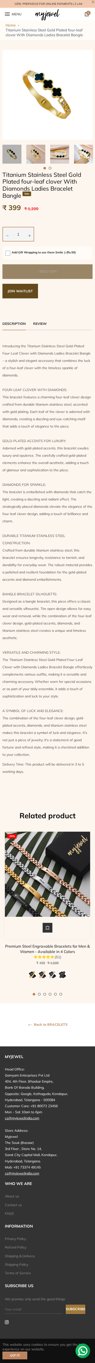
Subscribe (75, 1309)
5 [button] (55, 994)
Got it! (15, 1355)
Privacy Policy (15, 1239)
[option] (47, 914)
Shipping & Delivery (20, 1256)
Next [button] (89, 154)
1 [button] (34, 994)
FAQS (9, 1213)
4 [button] (50, 994)
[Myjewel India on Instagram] (7, 1322)
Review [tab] (40, 323)
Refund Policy (15, 1247)
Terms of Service (18, 1273)
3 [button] (44, 994)
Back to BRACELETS (50, 1025)
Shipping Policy (16, 1264)
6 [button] (60, 994)
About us (12, 1196)
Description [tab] (14, 323)
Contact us (13, 1205)
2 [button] (39, 994)
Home (11, 25)
